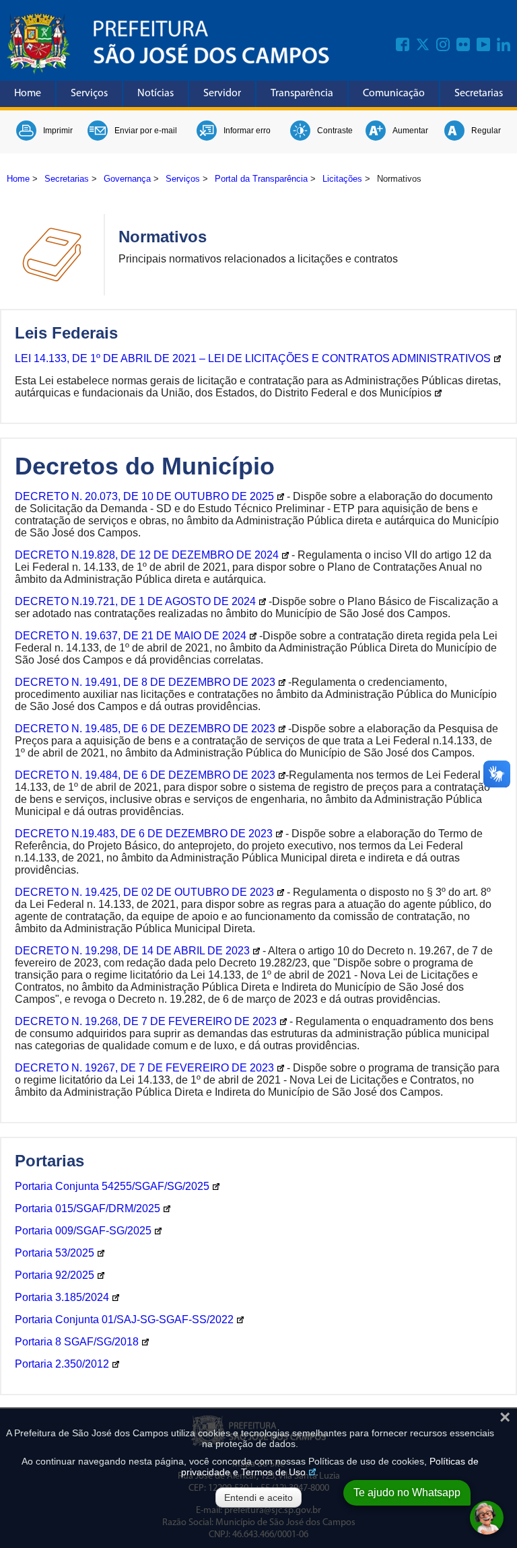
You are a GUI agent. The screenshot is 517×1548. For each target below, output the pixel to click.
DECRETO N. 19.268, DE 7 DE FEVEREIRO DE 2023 (146, 1021)
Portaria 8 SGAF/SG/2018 (77, 1341)
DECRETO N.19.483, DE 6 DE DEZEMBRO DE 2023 (144, 833)
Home (27, 93)
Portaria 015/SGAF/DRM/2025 (87, 1208)
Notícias (155, 93)
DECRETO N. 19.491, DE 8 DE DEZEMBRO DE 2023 (145, 682)
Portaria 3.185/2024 (62, 1297)
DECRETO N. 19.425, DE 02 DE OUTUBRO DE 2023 (144, 892)
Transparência (302, 93)
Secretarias (478, 93)
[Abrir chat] (487, 1518)
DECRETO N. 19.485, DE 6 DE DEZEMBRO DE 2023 (145, 728)
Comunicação (394, 93)
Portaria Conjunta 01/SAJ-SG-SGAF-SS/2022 (124, 1319)
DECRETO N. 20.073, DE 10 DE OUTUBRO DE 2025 (144, 496)
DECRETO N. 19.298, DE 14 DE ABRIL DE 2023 (132, 950)
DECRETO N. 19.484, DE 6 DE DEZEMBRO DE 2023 (145, 775)
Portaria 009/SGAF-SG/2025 (83, 1230)
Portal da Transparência (261, 179)
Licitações (342, 179)
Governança (127, 179)
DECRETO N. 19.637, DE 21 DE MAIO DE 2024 (130, 635)
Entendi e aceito (258, 1497)
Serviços (89, 93)
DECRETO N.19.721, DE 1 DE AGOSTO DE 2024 (135, 601)
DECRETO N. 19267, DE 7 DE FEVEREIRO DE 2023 (144, 1068)
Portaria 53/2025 (54, 1253)
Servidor (222, 93)
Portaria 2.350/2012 (62, 1364)
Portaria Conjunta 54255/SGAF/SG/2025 (112, 1186)
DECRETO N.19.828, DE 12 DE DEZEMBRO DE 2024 (147, 555)
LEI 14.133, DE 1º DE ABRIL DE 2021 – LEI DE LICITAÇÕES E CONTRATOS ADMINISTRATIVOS (253, 358)
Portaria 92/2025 (54, 1275)
